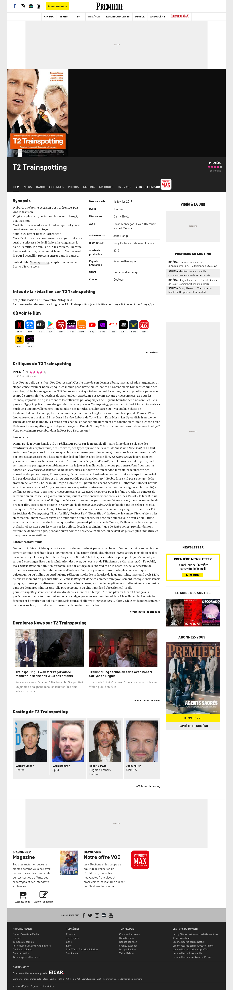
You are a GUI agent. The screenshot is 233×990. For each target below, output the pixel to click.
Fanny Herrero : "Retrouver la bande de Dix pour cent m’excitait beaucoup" (190, 291)
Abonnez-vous (57, 6)
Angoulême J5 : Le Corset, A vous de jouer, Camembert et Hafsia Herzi (192, 281)
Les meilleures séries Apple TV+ (190, 949)
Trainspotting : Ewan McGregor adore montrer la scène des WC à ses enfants (44, 674)
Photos (73, 187)
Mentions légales (21, 986)
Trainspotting (39, 262)
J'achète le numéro (193, 726)
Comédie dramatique (126, 272)
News (28, 187)
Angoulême (157, 16)
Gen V (69, 941)
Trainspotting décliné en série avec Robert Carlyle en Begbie (120, 674)
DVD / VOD (94, 16)
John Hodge (121, 235)
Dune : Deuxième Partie (26, 934)
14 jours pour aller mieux (27, 957)
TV (78, 16)
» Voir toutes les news (147, 700)
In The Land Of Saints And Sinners (32, 945)
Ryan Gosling (126, 937)
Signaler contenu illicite (42, 986)
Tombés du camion (23, 941)
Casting (89, 187)
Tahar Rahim (126, 953)
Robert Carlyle (122, 228)
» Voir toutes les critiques (145, 611)
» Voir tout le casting (148, 786)
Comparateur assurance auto (27, 978)
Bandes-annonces (50, 187)
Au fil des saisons (22, 949)
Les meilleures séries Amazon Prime (193, 945)
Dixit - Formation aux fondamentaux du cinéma (119, 978)
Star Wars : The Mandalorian (82, 949)
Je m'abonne (193, 718)
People (140, 16)
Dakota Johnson (128, 941)
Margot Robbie (127, 949)
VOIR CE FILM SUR (148, 187)
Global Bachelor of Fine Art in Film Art (61, 978)
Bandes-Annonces (118, 16)
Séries (64, 16)
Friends (70, 934)
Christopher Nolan (129, 934)
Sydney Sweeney (128, 945)
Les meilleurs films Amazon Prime (192, 957)
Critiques (106, 187)
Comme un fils (21, 953)
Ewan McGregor (123, 224)
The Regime (72, 937)
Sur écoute (72, 953)
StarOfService (88, 978)
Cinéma (49, 16)
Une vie (17, 937)
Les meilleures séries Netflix (189, 941)
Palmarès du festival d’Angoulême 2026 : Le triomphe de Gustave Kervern (192, 264)
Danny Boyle (121, 216)
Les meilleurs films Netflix (187, 953)
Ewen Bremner (146, 224)
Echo (69, 945)
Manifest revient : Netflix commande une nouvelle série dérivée (189, 273)
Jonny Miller (133, 765)
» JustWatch (153, 352)
